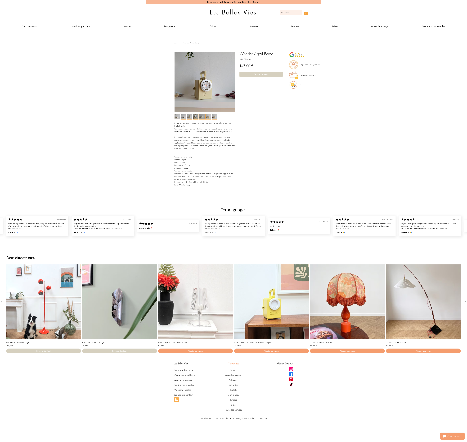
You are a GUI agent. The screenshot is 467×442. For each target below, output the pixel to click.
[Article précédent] (1, 301)
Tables (233, 404)
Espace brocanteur (183, 394)
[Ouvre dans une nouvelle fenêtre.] (18, 232)
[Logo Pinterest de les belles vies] (291, 379)
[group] (233, 308)
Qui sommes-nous (183, 379)
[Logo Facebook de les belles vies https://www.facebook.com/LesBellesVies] (291, 374)
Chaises (233, 379)
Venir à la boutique (183, 369)
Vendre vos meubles (184, 384)
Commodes (233, 394)
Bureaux (233, 399)
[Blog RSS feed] (176, 399)
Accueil (177, 42)
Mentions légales (182, 389)
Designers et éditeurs (184, 374)
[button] (306, 12)
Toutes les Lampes (233, 409)
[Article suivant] (465, 301)
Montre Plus (51, 228)
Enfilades (233, 384)
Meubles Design (233, 374)
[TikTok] (291, 385)
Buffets (233, 389)
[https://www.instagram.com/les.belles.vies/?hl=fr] (291, 369)
